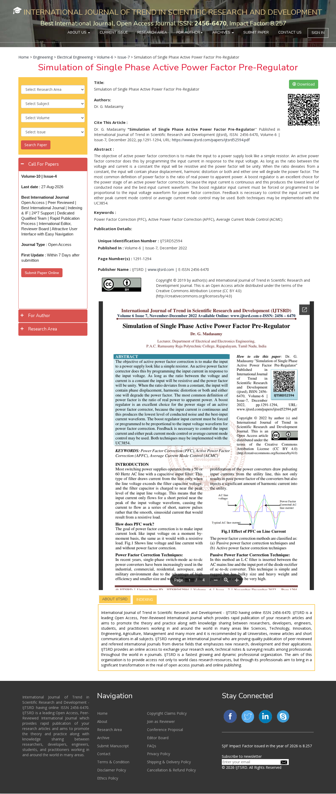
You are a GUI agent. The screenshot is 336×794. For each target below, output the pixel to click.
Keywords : (105, 212)
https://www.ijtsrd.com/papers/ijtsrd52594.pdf (211, 139)
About (102, 721)
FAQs (151, 745)
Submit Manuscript (113, 745)
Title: (99, 82)
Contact (104, 753)
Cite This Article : (111, 122)
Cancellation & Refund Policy (171, 769)
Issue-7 (123, 57)
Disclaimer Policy (111, 769)
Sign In (318, 32)
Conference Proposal (165, 729)
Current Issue (114, 32)
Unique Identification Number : (128, 240)
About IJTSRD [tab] (115, 599)
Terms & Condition (113, 761)
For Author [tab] (39, 316)
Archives (221, 32)
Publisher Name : (114, 269)
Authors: (102, 99)
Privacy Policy (158, 753)
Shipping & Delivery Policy (169, 761)
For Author (188, 32)
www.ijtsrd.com (161, 269)
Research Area (152, 32)
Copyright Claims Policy (167, 713)
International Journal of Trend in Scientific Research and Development (173, 12)
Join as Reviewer (161, 721)
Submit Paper (256, 32)
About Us (77, 32)
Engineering (43, 57)
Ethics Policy (107, 778)
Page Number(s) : (115, 258)
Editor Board (158, 737)
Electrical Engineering (75, 57)
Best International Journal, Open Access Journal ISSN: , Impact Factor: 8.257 (163, 23)
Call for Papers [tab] (43, 164)
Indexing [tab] (144, 599)
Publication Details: (113, 228)
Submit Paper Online (42, 273)
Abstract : (104, 149)
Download (305, 84)
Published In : (111, 247)
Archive (103, 737)
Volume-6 (105, 57)
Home (23, 57)
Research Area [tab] (42, 329)
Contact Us (290, 32)
